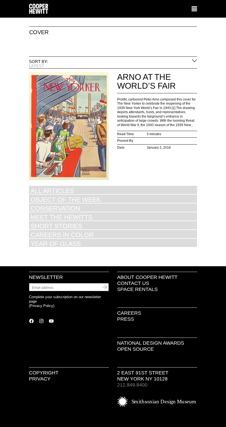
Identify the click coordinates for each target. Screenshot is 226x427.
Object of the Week (66, 199)
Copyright (43, 373)
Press (125, 319)
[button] (194, 9)
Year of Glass (56, 243)
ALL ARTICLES (52, 190)
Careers (129, 313)
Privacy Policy (41, 306)
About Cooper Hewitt (147, 277)
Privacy (39, 379)
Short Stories (56, 225)
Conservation (55, 208)
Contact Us (133, 283)
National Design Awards (150, 343)
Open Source (135, 349)
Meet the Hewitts (61, 217)
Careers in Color (62, 234)
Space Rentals (137, 289)
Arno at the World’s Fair (146, 81)
